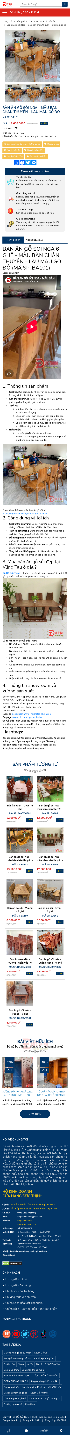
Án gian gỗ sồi (11, 1387)
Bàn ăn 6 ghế (53, 144)
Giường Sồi (9, 1364)
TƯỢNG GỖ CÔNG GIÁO (45, 1375)
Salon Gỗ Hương (39, 1392)
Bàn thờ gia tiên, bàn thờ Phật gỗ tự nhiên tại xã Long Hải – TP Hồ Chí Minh (52, 1095)
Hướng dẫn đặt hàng (18, 1285)
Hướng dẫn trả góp (16, 1279)
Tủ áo (21, 1364)
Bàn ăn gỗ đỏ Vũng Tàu (48, 1364)
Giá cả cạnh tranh (25, 218)
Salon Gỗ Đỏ (40, 1352)
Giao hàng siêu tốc (26, 193)
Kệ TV (30, 1364)
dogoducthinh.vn (20, 713)
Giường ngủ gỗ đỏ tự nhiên (17, 1352)
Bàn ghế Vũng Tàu (35, 150)
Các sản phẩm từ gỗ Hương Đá (44, 1398)
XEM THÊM (35, 1114)
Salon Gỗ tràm (11, 1369)
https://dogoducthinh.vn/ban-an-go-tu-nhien (25, 513)
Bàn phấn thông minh (33, 1369)
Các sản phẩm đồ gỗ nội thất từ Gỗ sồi (23, 144)
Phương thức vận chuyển (20, 1297)
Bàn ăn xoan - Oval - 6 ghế (20, 807)
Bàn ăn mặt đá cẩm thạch (16, 1375)
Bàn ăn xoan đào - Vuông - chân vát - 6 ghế (20, 963)
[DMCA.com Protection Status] (12, 1263)
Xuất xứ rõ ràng (24, 209)
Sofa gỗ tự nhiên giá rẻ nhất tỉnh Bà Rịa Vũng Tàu (29, 1358)
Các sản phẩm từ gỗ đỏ (15, 1392)
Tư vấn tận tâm (24, 177)
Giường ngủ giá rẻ (13, 1404)
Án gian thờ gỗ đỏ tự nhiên (44, 1381)
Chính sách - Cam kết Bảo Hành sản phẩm (31, 1309)
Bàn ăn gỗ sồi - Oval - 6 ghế (50, 909)
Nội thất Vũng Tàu (15, 156)
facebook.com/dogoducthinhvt (27, 717)
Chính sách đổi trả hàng (20, 1291)
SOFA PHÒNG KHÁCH (16, 1381)
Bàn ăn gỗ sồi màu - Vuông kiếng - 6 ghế (50, 961)
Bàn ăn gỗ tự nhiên (38, 156)
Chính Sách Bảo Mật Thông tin (24, 1303)
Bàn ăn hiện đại (13, 150)
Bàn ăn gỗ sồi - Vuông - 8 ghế (20, 909)
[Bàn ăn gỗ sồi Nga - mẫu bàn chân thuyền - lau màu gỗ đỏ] (32, 56)
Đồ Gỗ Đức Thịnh (11, 573)
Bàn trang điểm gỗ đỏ (15, 1398)
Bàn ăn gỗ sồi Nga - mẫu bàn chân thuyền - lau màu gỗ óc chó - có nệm (50, 811)
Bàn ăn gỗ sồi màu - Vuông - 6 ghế (20, 1012)
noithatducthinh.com (41, 713)
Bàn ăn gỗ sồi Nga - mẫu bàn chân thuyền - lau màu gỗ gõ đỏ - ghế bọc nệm (20, 862)
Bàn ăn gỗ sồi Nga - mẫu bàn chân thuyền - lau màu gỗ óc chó (50, 860)
